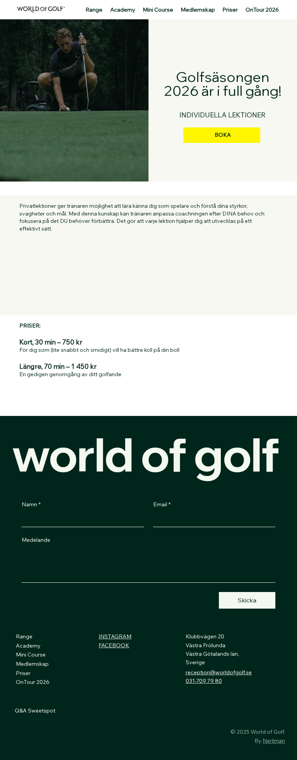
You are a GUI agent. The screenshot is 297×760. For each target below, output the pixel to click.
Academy (28, 645)
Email (162, 504)
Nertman (274, 740)
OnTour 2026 (33, 682)
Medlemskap (32, 663)
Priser (23, 673)
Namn (31, 504)
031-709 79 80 (204, 680)
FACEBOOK (114, 645)
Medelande (36, 539)
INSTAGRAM (115, 636)
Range (24, 636)
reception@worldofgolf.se (219, 672)
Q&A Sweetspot (35, 710)
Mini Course (31, 654)
